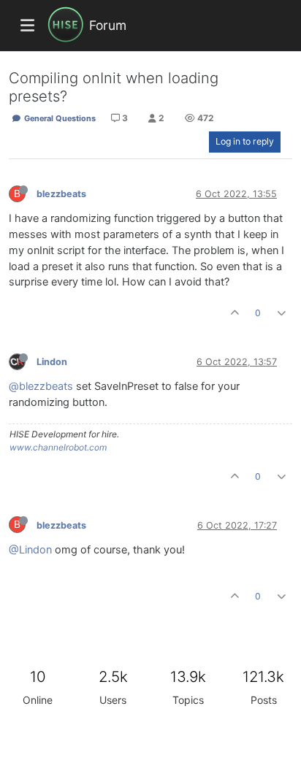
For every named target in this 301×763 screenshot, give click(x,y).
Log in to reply (245, 141)
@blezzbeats (41, 386)
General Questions (59, 118)
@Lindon (30, 549)
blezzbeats (61, 193)
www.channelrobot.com (58, 447)
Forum (107, 25)
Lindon (52, 361)
